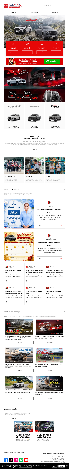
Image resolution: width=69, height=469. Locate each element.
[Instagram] (16, 460)
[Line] (21, 460)
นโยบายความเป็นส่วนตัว (25, 467)
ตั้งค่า (54, 466)
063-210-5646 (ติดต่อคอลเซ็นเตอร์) (54, 454)
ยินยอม (62, 466)
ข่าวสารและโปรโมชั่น (11, 190)
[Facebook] (6, 460)
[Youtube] (26, 460)
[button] (14, 419)
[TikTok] (11, 460)
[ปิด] (67, 466)
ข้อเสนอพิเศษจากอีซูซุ (12, 312)
